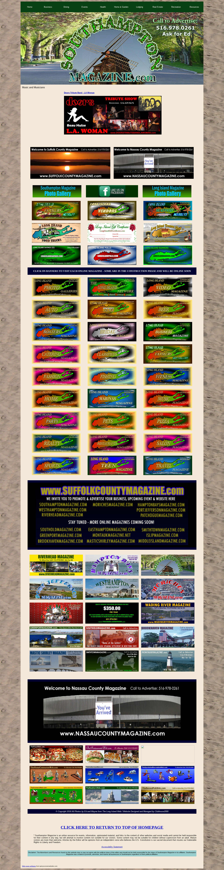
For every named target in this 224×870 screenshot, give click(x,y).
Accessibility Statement (112, 847)
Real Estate (158, 7)
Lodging (139, 7)
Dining (66, 7)
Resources (194, 7)
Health (103, 7)
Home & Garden (121, 7)
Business (48, 7)
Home (29, 7)
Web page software (29, 866)
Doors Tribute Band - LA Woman (79, 93)
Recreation (176, 7)
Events (85, 7)
